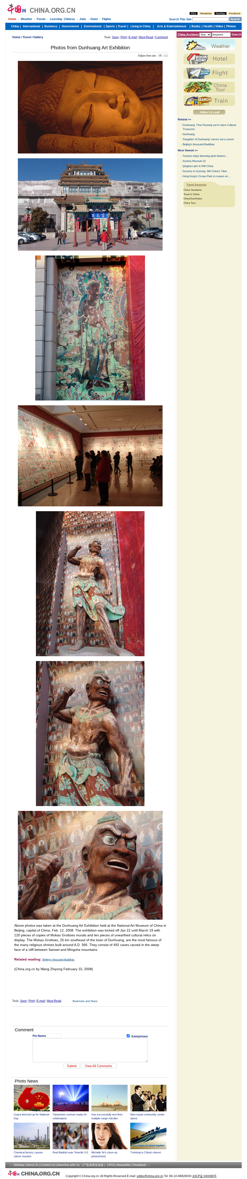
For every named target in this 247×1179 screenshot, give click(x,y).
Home (16, 37)
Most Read (146, 37)
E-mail (133, 37)
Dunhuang (189, 134)
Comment (161, 37)
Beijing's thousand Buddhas (58, 959)
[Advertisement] (90, 1016)
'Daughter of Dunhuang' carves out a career (208, 139)
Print (124, 37)
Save (115, 37)
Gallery (38, 37)
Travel (27, 37)
